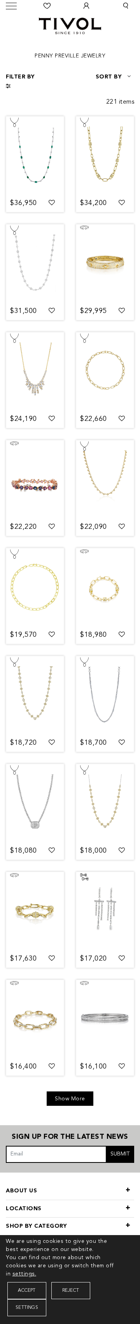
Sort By (109, 77)
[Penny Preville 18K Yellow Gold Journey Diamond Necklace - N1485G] (105, 479)
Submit (120, 1154)
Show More (70, 1099)
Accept (26, 1290)
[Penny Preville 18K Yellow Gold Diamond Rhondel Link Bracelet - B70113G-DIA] (35, 911)
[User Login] (86, 6)
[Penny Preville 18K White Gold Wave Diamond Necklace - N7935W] (105, 695)
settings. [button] (24, 1274)
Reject (70, 1290)
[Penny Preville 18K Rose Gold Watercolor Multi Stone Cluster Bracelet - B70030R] (35, 479)
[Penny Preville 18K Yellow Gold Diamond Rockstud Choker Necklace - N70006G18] (105, 155)
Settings (27, 1307)
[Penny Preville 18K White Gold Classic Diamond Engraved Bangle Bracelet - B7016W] (105, 1019)
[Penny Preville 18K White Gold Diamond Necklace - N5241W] (35, 803)
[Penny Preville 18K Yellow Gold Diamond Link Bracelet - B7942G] (35, 1019)
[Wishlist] (47, 6)
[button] (125, 6)
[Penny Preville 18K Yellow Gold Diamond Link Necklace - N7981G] (105, 371)
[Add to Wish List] (52, 203)
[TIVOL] (70, 25)
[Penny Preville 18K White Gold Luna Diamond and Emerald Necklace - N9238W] (35, 155)
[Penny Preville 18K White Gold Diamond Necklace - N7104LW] (35, 263)
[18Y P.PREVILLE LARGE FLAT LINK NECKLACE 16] (35, 587)
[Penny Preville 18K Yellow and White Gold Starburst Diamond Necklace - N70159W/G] (105, 803)
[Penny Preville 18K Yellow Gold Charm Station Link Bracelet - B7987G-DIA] (105, 587)
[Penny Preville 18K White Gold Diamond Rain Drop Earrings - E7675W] (105, 911)
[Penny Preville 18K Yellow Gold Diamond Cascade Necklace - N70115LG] (35, 371)
